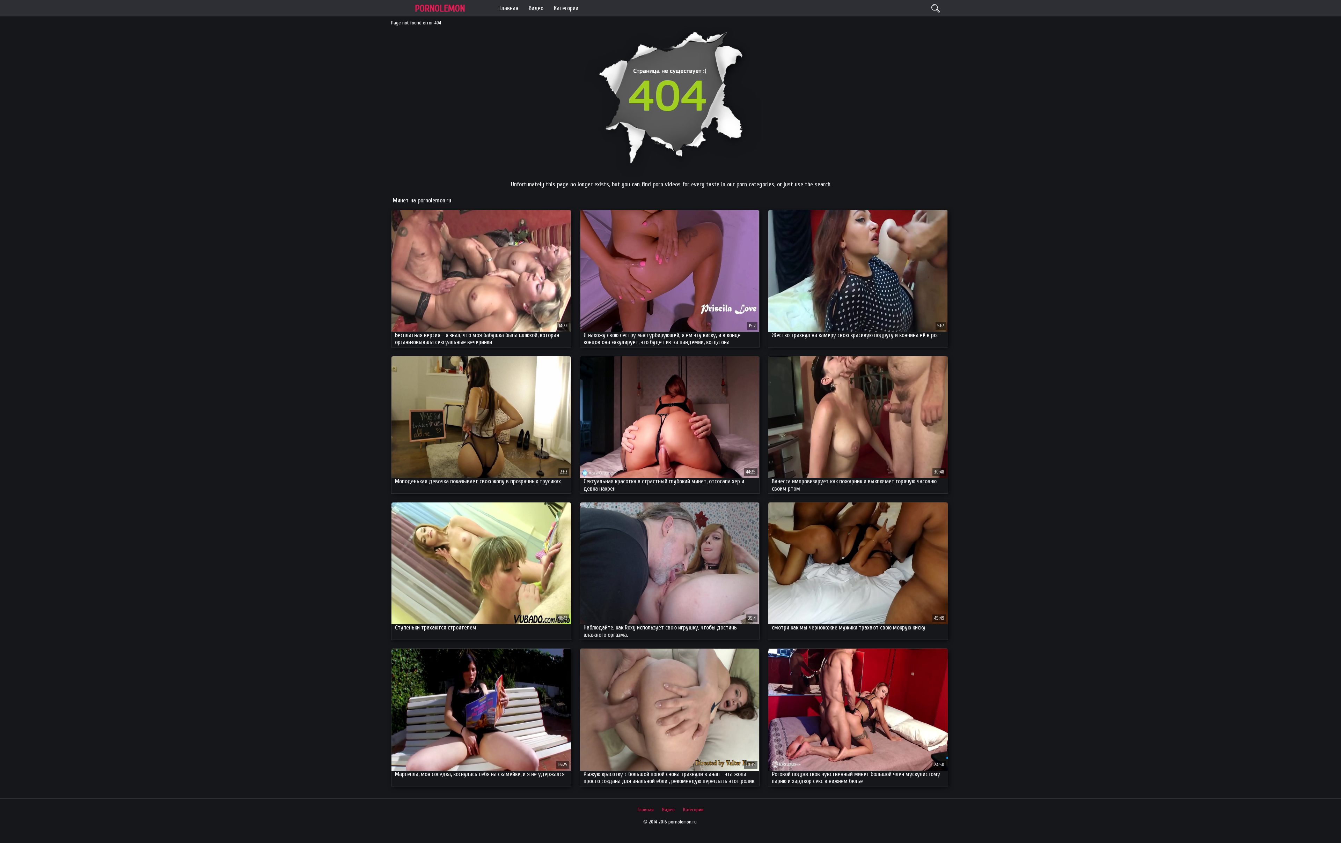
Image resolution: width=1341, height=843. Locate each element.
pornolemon (440, 8)
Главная (508, 8)
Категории (566, 8)
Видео (536, 8)
